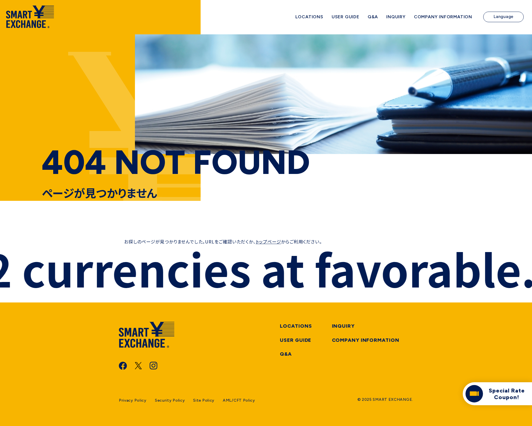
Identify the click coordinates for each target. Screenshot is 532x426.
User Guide (295, 340)
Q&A (286, 354)
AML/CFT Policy (239, 400)
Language (503, 16)
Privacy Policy (133, 400)
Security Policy (170, 400)
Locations (296, 326)
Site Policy (203, 400)
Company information (365, 340)
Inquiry (343, 326)
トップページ (268, 241)
